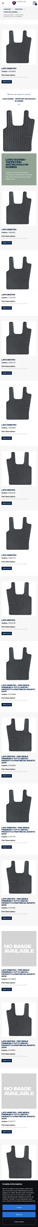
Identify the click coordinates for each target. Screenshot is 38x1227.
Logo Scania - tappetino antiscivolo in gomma (17, 163)
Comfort (7, 9)
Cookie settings (19, 1222)
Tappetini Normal (11, 12)
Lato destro (8, 295)
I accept (19, 1207)
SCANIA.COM (21, 2)
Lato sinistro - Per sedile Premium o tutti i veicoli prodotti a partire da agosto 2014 (18, 688)
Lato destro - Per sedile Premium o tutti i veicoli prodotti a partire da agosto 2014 (18, 760)
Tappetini (18, 9)
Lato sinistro (9, 230)
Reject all (19, 1214)
